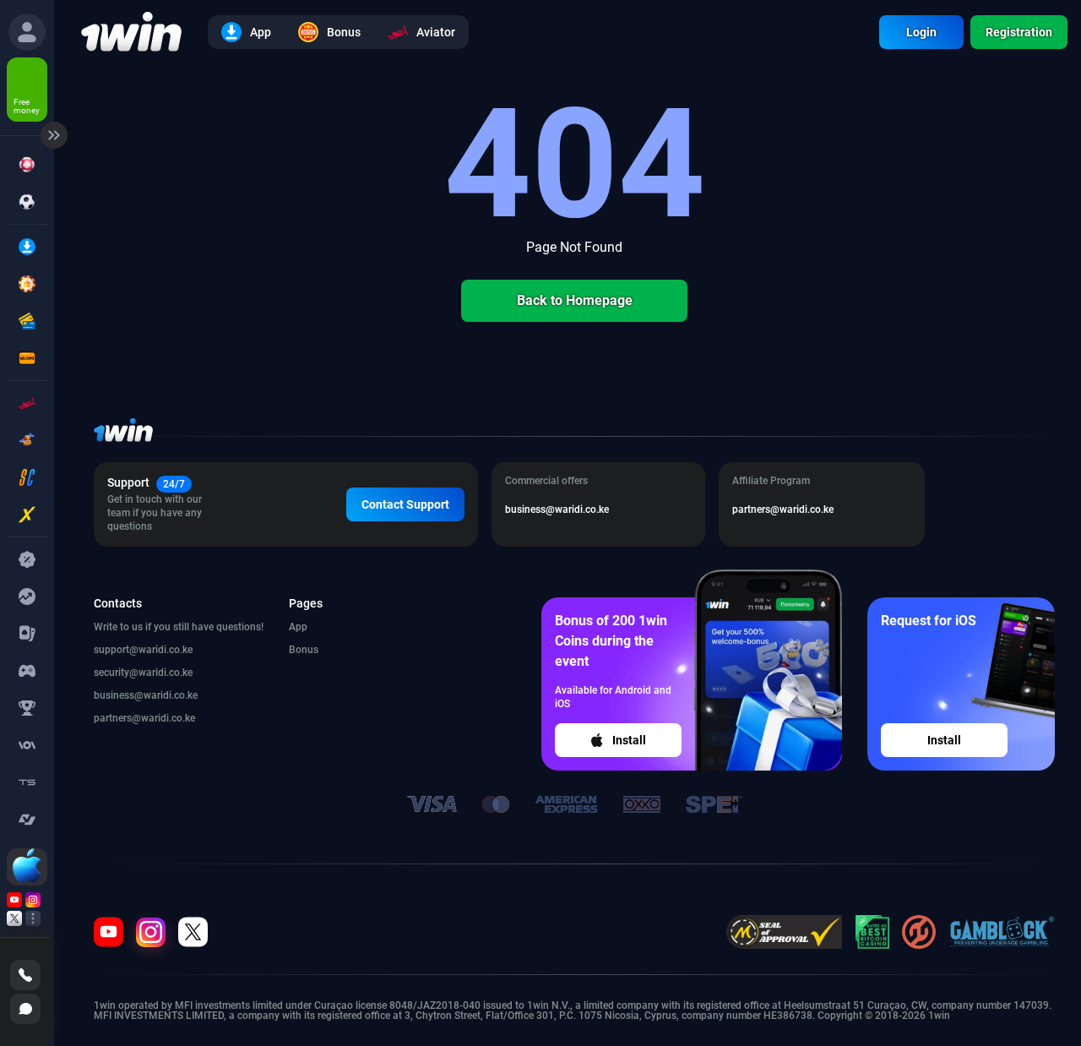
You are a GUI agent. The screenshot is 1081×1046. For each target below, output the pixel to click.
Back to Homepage (575, 300)
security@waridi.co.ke (143, 672)
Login (921, 32)
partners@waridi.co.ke (144, 718)
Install (629, 740)
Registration (1019, 32)
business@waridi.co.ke (146, 695)
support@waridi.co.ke (143, 650)
